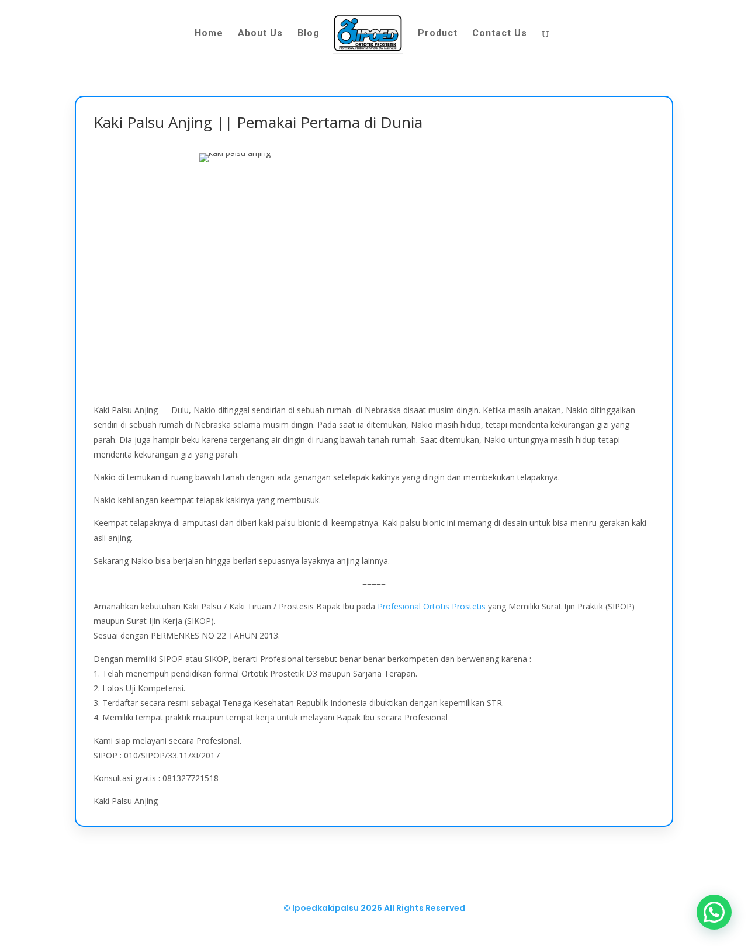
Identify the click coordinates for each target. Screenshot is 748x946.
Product (438, 34)
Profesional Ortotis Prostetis (432, 606)
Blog (308, 34)
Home (209, 34)
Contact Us (499, 34)
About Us (260, 34)
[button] (714, 912)
